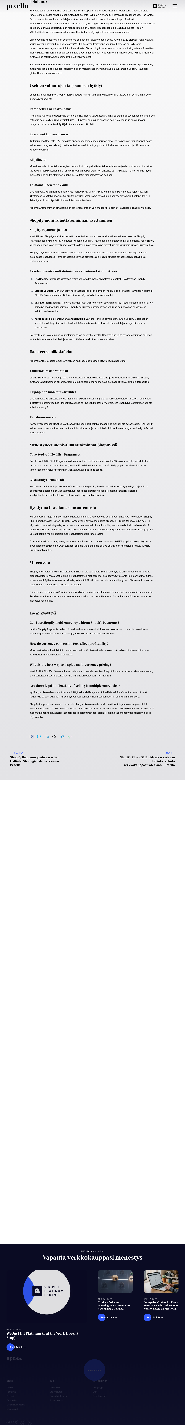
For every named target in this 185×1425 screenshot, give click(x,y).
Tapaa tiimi (64, 3)
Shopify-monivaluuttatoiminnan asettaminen (60, 59)
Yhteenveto (41, 83)
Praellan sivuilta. (95, 595)
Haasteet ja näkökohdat (48, 65)
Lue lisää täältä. (94, 570)
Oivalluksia (137, 3)
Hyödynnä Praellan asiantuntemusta (55, 77)
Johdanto (40, 47)
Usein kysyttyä (43, 89)
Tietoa (151, 3)
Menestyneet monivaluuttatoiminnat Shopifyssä (62, 71)
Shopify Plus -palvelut (86, 3)
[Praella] (21, 6)
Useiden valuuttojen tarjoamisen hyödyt (57, 53)
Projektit (123, 3)
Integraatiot (107, 3)
